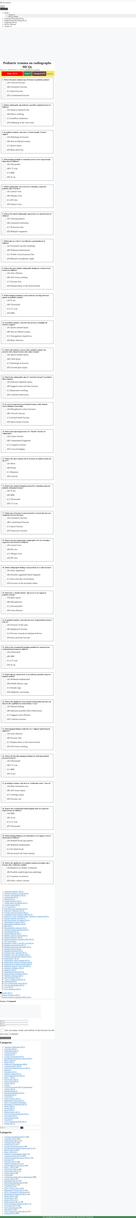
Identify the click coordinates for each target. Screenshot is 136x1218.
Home (6, 13)
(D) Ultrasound (13, 826)
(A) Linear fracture (14, 436)
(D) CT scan (12, 503)
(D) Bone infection (14, 150)
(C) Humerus (12, 472)
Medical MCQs (9, 1106)
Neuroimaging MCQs (11, 932)
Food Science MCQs (11, 1079)
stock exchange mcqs (11, 1118)
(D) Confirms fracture (16, 719)
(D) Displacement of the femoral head (23, 286)
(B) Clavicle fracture (15, 413)
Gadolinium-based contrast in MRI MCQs (18, 914)
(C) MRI (10, 173)
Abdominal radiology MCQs (14, 891)
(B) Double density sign (17, 683)
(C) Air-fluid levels (15, 849)
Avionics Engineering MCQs (14, 1057)
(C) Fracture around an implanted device (24, 633)
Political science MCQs (12, 1112)
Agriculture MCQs (10, 1049)
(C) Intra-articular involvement (20, 579)
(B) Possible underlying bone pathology (23, 872)
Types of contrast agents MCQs (14, 979)
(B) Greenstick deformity (17, 223)
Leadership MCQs (10, 22)
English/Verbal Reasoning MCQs (15, 20)
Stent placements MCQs (12, 978)
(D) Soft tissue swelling (17, 746)
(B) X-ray (10, 817)
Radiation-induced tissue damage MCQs (17, 957)
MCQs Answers (5, 3)
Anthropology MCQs (11, 1051)
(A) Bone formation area (17, 786)
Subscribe (50, 73)
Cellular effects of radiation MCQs (15, 903)
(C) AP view (12, 200)
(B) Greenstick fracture (16, 87)
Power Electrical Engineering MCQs (16, 1114)
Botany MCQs (9, 1062)
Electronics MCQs (10, 1072)
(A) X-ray (11, 300)
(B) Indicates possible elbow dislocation (24, 710)
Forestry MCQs (9, 1083)
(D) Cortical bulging (15, 449)
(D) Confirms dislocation (17, 394)
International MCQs (11, 1091)
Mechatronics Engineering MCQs (15, 1104)
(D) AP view (12, 558)
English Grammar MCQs (12, 1074)
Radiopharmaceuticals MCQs (14, 972)
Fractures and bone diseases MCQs (16, 913)
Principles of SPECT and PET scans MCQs (19, 943)
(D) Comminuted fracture (17, 95)
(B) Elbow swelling (15, 114)
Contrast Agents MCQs (12, 905)
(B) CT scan (11, 168)
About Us (11, 15)
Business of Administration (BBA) (15, 1064)
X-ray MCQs (8, 987)
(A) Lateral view (13, 191)
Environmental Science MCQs (14, 1076)
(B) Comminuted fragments (18, 440)
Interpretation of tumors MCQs (14, 922)
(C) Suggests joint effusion (18, 715)
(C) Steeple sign (13, 688)
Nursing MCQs (7, 993)
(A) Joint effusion (14, 273)
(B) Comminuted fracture (17, 522)
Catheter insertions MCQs (13, 901)
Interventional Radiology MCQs (15, 924)
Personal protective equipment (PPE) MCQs (19, 939)
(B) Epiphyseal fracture (16, 629)
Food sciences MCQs (11, 1081)
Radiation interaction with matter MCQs (17, 947)
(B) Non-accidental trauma (18, 141)
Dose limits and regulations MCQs (15, 909)
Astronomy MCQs (10, 1053)
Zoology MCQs (9, 1123)
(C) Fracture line (13, 281)
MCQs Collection (10, 24)
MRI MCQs (8, 926)
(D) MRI (10, 313)
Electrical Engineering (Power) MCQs (17, 1068)
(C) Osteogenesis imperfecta (19, 336)
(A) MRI (10, 813)
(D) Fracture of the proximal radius (22, 583)
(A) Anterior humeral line (17, 110)
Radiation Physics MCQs (12, 949)
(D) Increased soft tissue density (20, 853)
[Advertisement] (27, 44)
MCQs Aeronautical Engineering (15, 1102)
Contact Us (8, 26)
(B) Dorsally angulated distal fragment (23, 574)
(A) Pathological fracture (17, 137)
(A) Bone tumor (13, 597)
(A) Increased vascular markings (20, 246)
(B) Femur (11, 468)
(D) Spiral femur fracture (17, 422)
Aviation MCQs (9, 1055)
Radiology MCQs (10, 970)
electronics (7, 1070)
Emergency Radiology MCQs (14, 911)
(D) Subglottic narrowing (17, 692)
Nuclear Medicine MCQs (12, 934)
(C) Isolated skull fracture (17, 417)
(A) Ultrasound (13, 164)
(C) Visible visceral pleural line (20, 254)
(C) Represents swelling (17, 390)
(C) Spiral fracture (14, 91)
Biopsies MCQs (9, 899)
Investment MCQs (10, 1095)
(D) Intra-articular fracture (18, 637)
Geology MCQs (9, 1089)
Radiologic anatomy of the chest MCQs (17, 966)
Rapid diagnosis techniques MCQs (16, 974)
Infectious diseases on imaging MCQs (17, 920)
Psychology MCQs (10, 1116)
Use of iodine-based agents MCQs (15, 983)
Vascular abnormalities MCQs (14, 985)
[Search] (21, 1127)
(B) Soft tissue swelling (16, 277)
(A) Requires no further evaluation (21, 868)
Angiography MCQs (11, 897)
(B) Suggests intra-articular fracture (22, 386)
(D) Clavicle (12, 476)
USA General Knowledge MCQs (15, 1122)
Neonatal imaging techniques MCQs (16, 930)
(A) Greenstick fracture (16, 518)
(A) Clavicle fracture (15, 82)
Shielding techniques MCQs (13, 976)
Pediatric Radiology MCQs (13, 937)
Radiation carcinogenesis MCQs (15, 945)
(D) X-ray (11, 177)
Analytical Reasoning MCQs (14, 19)
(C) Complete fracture (16, 445)
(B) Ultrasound (13, 304)
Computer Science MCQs (13, 1066)
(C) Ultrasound (13, 499)
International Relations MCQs (14, 1093)
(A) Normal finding (15, 706)
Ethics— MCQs (9, 1078)
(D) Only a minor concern (17, 880)
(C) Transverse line (15, 227)
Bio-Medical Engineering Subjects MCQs (18, 1058)
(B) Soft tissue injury (15, 790)
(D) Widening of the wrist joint (20, 122)
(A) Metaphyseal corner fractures (21, 409)
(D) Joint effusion (14, 610)
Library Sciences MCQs (12, 1099)
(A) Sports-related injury (17, 327)
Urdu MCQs (8, 1120)
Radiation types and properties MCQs (17, 955)
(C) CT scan (11, 309)
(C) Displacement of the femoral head (23, 742)
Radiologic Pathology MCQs (14, 968)
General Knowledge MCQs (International (18, 1087)
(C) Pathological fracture (17, 363)
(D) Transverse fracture (16, 530)
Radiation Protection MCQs (13, 951)
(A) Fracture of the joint (17, 625)
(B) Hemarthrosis (14, 602)
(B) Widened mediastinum (18, 250)
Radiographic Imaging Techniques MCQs (18, 962)
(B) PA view (11, 549)
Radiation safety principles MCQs (15, 953)
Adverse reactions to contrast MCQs (16, 893)
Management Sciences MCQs (14, 1101)
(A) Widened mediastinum (18, 679)
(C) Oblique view (14, 553)
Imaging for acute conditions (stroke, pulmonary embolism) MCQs (26, 916)
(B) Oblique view (14, 195)
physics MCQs (9, 1110)
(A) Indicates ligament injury (19, 382)
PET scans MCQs (10, 941)
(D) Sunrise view (14, 204)
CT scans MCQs (10, 907)
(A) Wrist (10, 463)
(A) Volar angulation (15, 570)
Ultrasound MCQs (10, 981)
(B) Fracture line (13, 738)
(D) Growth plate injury (17, 367)
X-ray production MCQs (12, 989)
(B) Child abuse (13, 359)
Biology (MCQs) (10, 1060)
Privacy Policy (13, 17)
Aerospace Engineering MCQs (14, 1047)
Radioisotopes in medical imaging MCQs (18, 964)
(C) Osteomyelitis (14, 606)
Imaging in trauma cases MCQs (14, 918)
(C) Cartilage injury (15, 794)
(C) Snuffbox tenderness (17, 118)
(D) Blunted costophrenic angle (20, 258)
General (7, 1085)
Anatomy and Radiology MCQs (15, 895)
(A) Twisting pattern (15, 218)
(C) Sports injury (14, 145)
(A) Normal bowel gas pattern (19, 840)
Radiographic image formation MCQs (17, 960)
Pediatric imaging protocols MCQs (16, 935)
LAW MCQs (8, 1097)
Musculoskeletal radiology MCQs (15, 928)
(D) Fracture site (13, 799)
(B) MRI (10, 495)
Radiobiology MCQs (11, 958)
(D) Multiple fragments (16, 231)
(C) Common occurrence (17, 876)
